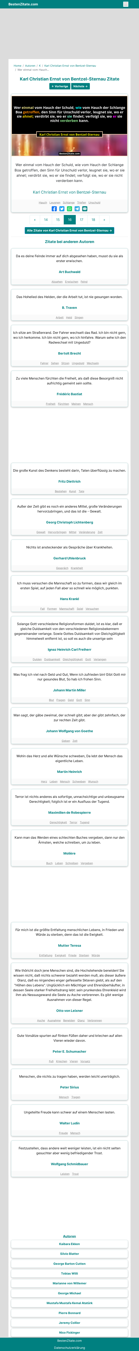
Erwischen (71, 281)
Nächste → (80, 86)
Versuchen (92, 608)
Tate (81, 491)
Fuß (51, 1061)
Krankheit (77, 568)
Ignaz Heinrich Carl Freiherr (69, 649)
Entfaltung (45, 955)
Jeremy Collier (69, 1323)
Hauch (43, 202)
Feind (84, 281)
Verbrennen (94, 1020)
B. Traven (69, 308)
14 (46, 220)
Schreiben (71, 863)
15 (58, 220)
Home (17, 65)
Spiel (80, 608)
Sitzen (65, 363)
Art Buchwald (69, 272)
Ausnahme (54, 1020)
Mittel (72, 532)
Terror (73, 822)
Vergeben (87, 863)
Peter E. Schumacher (69, 1051)
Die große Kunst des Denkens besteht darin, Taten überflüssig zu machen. (69, 470)
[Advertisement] (69, 33)
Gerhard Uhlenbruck (69, 558)
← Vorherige (60, 86)
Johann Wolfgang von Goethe (69, 731)
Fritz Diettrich (69, 481)
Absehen (57, 281)
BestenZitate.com (23, 4)
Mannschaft (66, 608)
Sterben (84, 955)
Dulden (37, 659)
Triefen (81, 202)
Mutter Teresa (69, 945)
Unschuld (94, 202)
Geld (71, 700)
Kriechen (61, 1061)
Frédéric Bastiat (69, 394)
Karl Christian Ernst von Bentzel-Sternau (70, 65)
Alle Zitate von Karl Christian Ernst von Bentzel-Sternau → (69, 230)
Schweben (79, 781)
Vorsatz (85, 1061)
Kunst (72, 491)
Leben (53, 781)
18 (93, 220)
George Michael (69, 1293)
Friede (72, 955)
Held (69, 317)
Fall (42, 608)
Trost (75, 1174)
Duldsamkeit (52, 659)
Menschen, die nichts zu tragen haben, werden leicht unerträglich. (69, 1076)
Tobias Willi (69, 1273)
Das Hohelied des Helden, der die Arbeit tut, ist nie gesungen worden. (69, 297)
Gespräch (62, 568)
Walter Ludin (69, 1123)
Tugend (84, 822)
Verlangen (100, 659)
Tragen (75, 1097)
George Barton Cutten (69, 1263)
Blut (51, 700)
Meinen (76, 404)
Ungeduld (78, 363)
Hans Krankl (69, 599)
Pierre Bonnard (70, 1313)
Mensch (88, 404)
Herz (44, 781)
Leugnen (54, 202)
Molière (69, 853)
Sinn (87, 700)
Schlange (69, 202)
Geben (66, 740)
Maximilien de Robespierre (69, 812)
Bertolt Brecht (69, 353)
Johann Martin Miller (69, 690)
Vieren (74, 1061)
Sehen (55, 363)
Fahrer (44, 363)
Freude (63, 1133)
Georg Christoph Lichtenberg (69, 522)
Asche (41, 1020)
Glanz (81, 1020)
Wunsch (93, 781)
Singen (79, 317)
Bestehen (61, 491)
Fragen (60, 700)
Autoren (30, 65)
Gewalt (40, 532)
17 (81, 220)
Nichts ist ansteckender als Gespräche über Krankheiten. (69, 547)
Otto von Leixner (69, 1011)
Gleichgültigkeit (73, 659)
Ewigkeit (60, 955)
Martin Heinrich (69, 772)
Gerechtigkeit (58, 822)
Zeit (100, 532)
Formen (52, 608)
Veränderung (87, 532)
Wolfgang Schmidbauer (69, 1164)
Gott (88, 659)
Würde (96, 955)
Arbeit (60, 317)
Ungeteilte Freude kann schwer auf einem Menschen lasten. (69, 1112)
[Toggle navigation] (126, 4)
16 (70, 220)
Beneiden (69, 1020)
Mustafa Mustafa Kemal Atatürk (70, 1303)
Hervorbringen (57, 532)
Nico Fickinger (69, 1332)
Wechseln (93, 363)
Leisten (65, 1174)
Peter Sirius (69, 1087)
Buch (49, 863)
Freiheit (50, 404)
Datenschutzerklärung (69, 1347)
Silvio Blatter (69, 1253)
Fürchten (63, 404)
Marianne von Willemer (69, 1283)
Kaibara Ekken (69, 1244)
